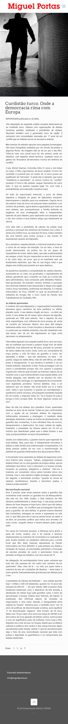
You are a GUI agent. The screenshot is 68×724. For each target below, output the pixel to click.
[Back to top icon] (34, 702)
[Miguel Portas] (34, 6)
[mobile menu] (63, 6)
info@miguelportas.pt (17, 678)
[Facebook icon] (34, 712)
